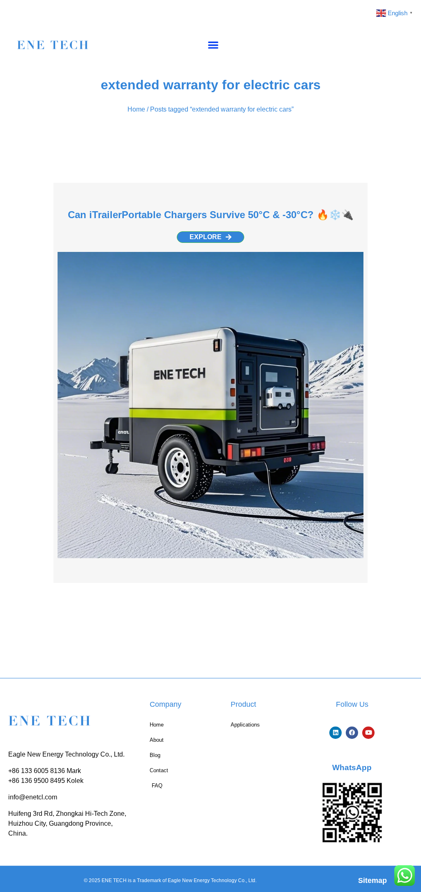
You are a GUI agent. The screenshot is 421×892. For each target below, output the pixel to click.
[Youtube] (368, 733)
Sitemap (372, 880)
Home (136, 109)
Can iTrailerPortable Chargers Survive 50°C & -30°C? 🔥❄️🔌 (211, 214)
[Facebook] (352, 733)
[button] (213, 44)
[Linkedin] (335, 733)
